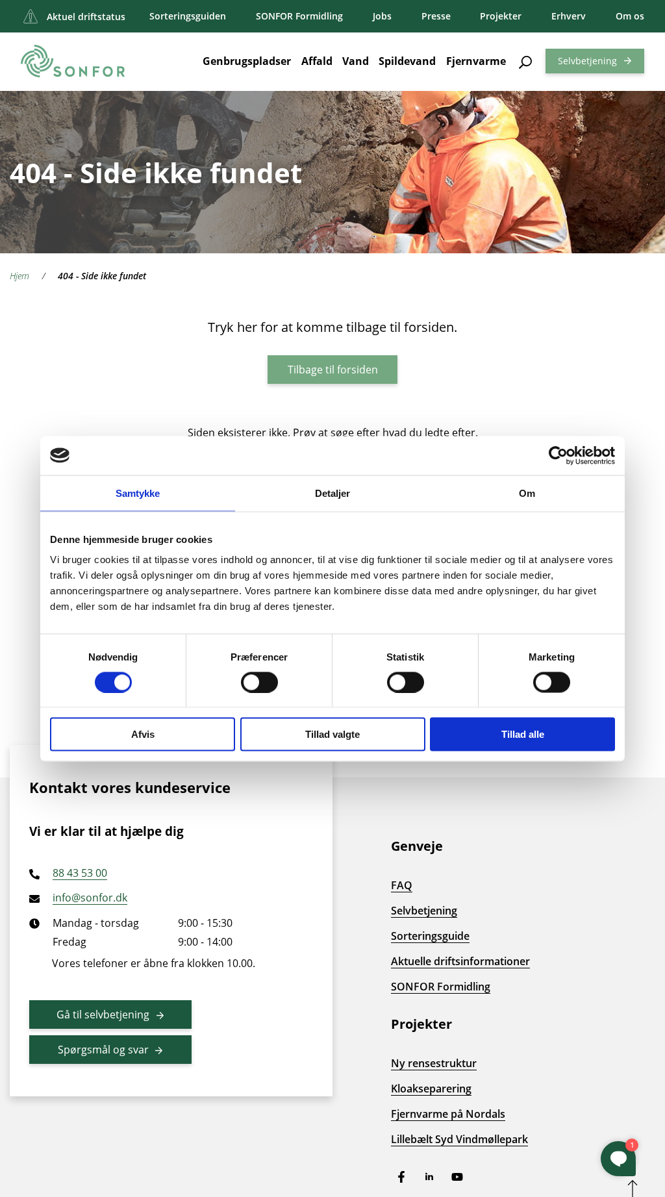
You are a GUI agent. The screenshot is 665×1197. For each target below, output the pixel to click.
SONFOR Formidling (299, 16)
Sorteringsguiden (187, 16)
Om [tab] (527, 492)
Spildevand (407, 61)
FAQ (401, 885)
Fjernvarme (476, 61)
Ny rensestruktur (434, 1063)
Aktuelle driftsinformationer (460, 961)
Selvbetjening (587, 61)
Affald (316, 61)
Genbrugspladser (247, 61)
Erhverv (568, 16)
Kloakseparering (431, 1088)
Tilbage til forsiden (333, 369)
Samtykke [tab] (138, 492)
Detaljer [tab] (333, 492)
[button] (526, 61)
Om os (630, 16)
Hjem (19, 276)
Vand (355, 61)
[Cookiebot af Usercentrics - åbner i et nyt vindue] (558, 455)
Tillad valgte (332, 734)
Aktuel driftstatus (86, 16)
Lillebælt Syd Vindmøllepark (459, 1139)
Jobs (382, 16)
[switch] (259, 682)
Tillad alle (522, 734)
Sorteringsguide (430, 936)
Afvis (143, 734)
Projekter (500, 16)
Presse (436, 16)
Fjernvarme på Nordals (448, 1114)
